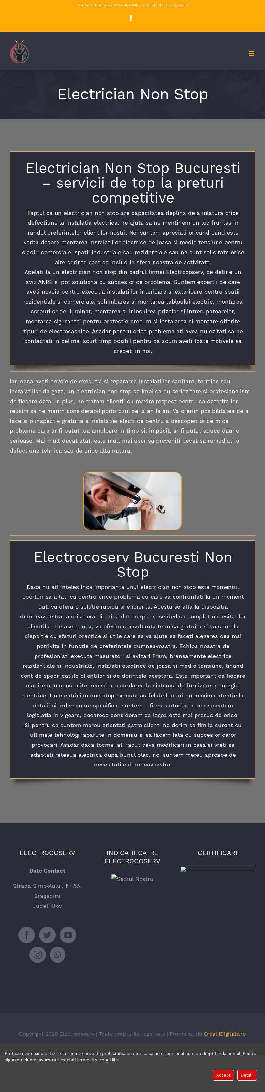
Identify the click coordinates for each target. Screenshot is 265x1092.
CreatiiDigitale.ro (225, 1034)
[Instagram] (37, 955)
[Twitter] (47, 935)
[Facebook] (26, 935)
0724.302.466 (125, 5)
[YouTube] (68, 935)
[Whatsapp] (57, 955)
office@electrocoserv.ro (165, 5)
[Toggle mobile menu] (252, 53)
